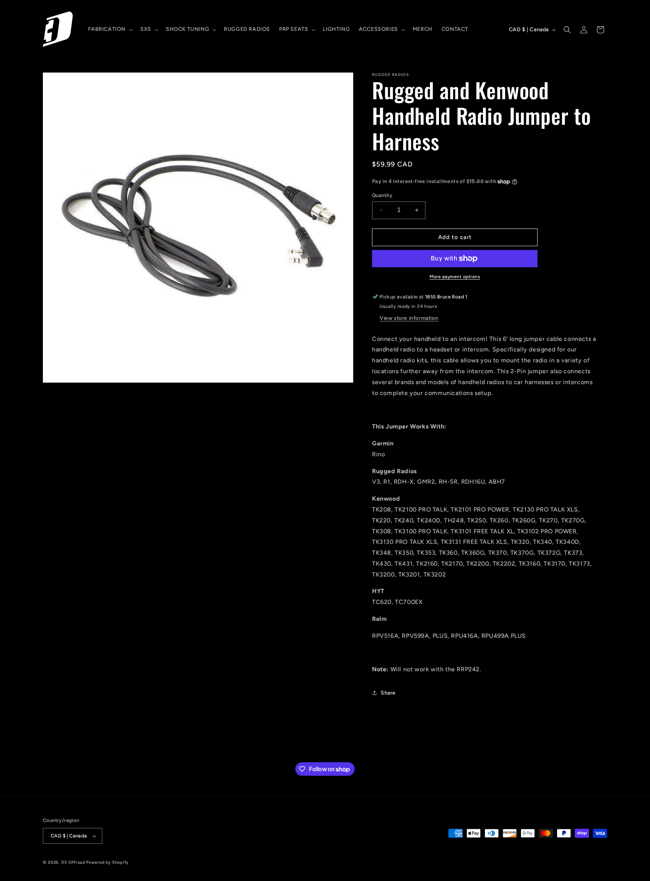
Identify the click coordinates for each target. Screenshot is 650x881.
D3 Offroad (73, 862)
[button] (110, 29)
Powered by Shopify (107, 862)
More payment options (455, 276)
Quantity (382, 195)
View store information (409, 318)
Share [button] (388, 693)
